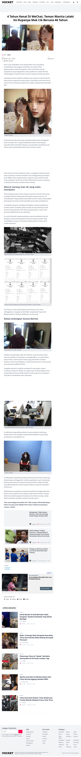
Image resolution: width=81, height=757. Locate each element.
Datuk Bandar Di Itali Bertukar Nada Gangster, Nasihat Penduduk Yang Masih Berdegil (36, 616)
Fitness (75, 734)
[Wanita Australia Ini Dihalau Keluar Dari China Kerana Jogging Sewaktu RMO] (10, 682)
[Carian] (77, 2)
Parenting (76, 742)
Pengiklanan (29, 743)
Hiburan (76, 736)
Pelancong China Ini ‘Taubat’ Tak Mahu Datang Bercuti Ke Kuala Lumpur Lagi (35, 657)
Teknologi (35, 2)
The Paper (7, 569)
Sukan (25, 2)
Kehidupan (19, 2)
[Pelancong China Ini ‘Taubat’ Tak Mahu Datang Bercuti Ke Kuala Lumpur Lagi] (10, 661)
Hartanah (68, 736)
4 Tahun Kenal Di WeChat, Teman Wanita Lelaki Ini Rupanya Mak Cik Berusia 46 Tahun (40, 18)
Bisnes (68, 732)
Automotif (42, 2)
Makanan (61, 742)
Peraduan (61, 744)
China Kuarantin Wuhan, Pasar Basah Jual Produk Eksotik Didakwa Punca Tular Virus (36, 699)
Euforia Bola (66, 2)
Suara (75, 744)
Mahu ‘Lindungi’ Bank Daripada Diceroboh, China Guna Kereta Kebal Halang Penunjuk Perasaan (36, 637)
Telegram (16, 734)
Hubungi (28, 734)
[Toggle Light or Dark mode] (74, 2)
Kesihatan (76, 740)
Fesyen (68, 734)
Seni (67, 744)
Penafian (28, 736)
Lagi (47, 2)
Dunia (8, 55)
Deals (52, 2)
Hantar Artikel (30, 741)
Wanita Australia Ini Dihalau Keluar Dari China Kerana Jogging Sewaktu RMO (35, 678)
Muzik (67, 742)
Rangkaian (58, 2)
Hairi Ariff (51, 58)
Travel (29, 2)
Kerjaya (28, 745)
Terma (28, 738)
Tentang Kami (30, 732)
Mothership (7, 567)
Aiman (24, 621)
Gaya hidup (60, 737)
